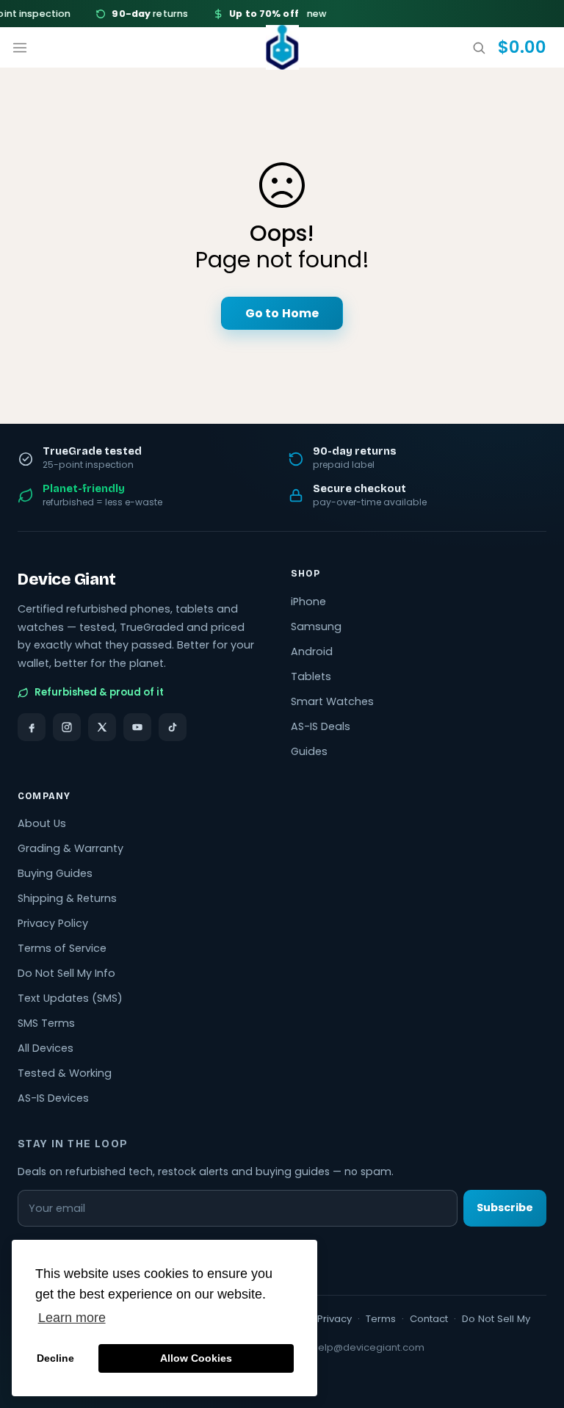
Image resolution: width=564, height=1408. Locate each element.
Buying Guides (55, 873)
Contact (429, 1319)
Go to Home (282, 313)
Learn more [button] (72, 1317)
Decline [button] (55, 1358)
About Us (42, 823)
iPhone (308, 601)
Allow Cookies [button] (196, 1358)
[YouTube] (137, 727)
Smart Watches (332, 701)
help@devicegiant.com (368, 1347)
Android (312, 651)
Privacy (334, 1319)
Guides (309, 751)
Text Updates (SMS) (70, 998)
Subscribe (505, 1207)
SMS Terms (46, 1023)
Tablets (311, 676)
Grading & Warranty (70, 848)
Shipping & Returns (67, 898)
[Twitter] (102, 727)
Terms (381, 1319)
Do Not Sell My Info (66, 973)
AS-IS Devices (53, 1098)
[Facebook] (32, 727)
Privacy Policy (53, 923)
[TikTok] (173, 727)
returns (144, 13)
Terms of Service (62, 948)
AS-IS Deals (320, 726)
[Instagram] (67, 727)
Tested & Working (65, 1073)
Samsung (316, 626)
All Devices (45, 1048)
